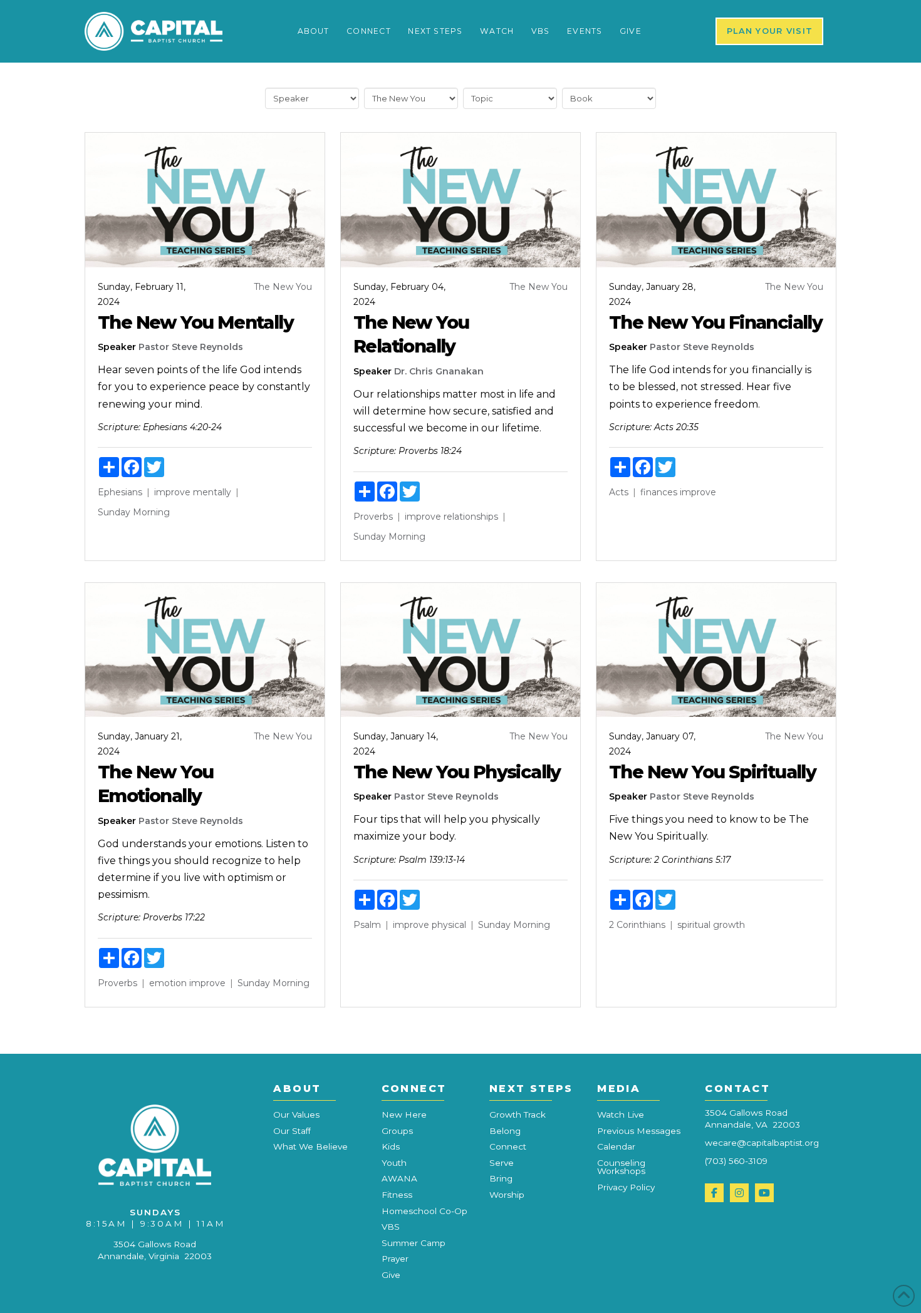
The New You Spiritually (712, 772)
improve (172, 492)
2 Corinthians (637, 924)
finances (658, 492)
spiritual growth (711, 924)
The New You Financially (715, 322)
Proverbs (373, 516)
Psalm (367, 924)
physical (449, 924)
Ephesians (120, 492)
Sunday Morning (134, 512)
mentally (212, 492)
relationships (471, 516)
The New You (283, 286)
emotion (168, 983)
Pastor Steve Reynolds (190, 347)
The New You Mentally (195, 322)
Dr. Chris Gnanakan (439, 371)
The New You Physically (457, 772)
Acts (618, 492)
